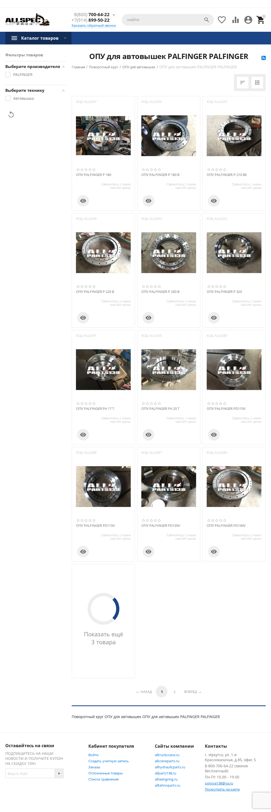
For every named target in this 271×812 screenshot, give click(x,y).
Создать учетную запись (108, 761)
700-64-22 (92, 14)
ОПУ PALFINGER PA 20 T (160, 409)
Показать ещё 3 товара (103, 638)
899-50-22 (90, 20)
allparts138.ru (165, 773)
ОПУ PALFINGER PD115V (95, 526)
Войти (93, 754)
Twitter (51, 800)
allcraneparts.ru (167, 761)
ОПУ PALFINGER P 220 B (95, 292)
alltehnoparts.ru (167, 785)
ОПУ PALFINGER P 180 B (160, 175)
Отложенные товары (105, 773)
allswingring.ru (166, 779)
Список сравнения (103, 779)
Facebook (25, 800)
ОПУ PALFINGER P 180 (93, 175)
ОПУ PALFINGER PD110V (226, 409)
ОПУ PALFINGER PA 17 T (95, 409)
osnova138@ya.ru (219, 783)
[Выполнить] (59, 773)
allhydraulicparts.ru (170, 767)
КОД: (79, 101)
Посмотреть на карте (222, 789)
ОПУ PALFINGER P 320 (224, 292)
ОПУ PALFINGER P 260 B (160, 292)
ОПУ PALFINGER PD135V (160, 526)
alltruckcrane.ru (167, 754)
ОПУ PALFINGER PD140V (226, 526)
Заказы (94, 767)
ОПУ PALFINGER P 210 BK (227, 175)
